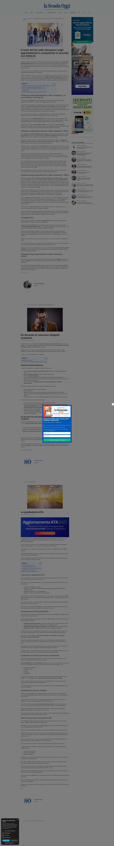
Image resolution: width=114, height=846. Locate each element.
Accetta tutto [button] (6, 840)
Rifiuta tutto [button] (14, 840)
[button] (10, 843)
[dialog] (10, 831)
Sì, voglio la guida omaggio (57, 440)
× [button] (17, 819)
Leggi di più (11, 828)
